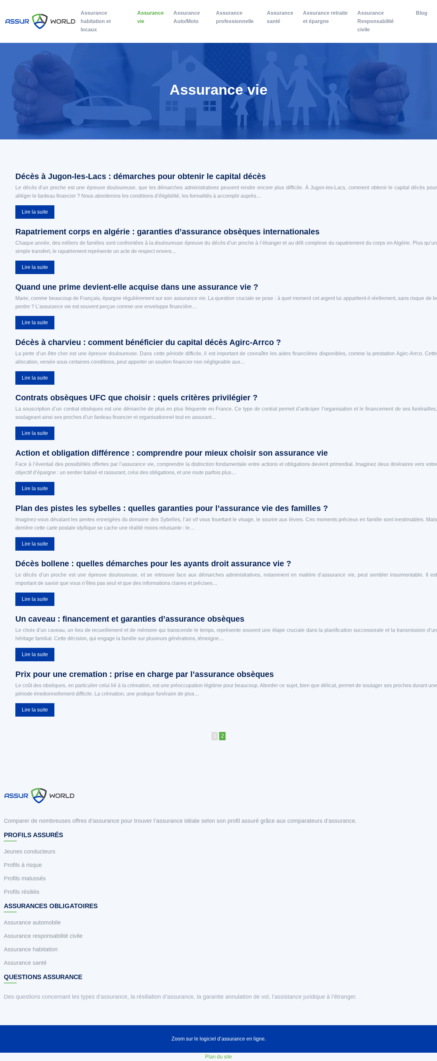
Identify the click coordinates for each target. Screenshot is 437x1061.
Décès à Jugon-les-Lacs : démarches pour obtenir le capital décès (140, 176)
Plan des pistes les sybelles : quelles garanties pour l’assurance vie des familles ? (171, 508)
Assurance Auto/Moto (186, 17)
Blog (421, 13)
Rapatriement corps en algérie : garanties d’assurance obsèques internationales (167, 231)
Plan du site (218, 1056)
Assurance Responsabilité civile (375, 21)
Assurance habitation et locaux (96, 21)
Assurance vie (150, 17)
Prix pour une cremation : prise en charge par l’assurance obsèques (144, 674)
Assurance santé (280, 17)
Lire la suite (35, 212)
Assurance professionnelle (235, 17)
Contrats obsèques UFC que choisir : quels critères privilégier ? (136, 397)
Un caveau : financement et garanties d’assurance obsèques (129, 618)
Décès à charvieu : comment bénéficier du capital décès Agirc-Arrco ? (148, 342)
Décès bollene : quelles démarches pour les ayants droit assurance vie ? (153, 563)
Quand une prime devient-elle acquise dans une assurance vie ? (136, 286)
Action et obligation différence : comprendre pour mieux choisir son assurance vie (171, 452)
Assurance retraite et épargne (325, 17)
